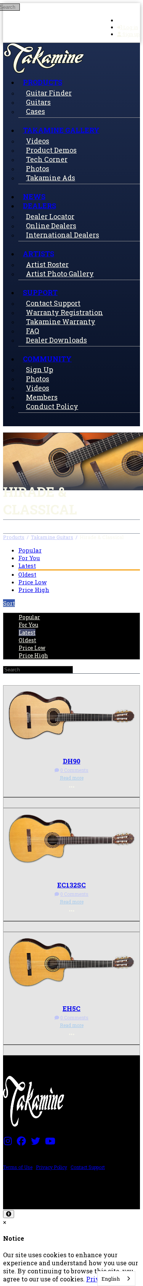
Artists (38, 253)
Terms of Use (17, 1167)
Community (47, 358)
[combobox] (116, 1278)
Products (42, 82)
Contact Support (88, 1167)
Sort (9, 603)
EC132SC (71, 884)
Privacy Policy (51, 1167)
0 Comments (74, 770)
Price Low (32, 582)
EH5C (71, 1008)
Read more (72, 778)
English (110, 1278)
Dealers (39, 205)
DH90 (71, 761)
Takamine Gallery (61, 130)
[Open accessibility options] (8, 1214)
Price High (33, 590)
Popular (30, 550)
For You (29, 558)
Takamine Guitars (52, 537)
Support (40, 292)
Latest (27, 565)
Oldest (27, 574)
